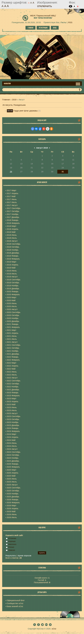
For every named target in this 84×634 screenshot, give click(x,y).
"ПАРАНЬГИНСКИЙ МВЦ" (43, 18)
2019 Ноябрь (12, 285)
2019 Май (11, 268)
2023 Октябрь (13, 419)
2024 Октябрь (13, 455)
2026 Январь (12, 499)
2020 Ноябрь (12, 318)
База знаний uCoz (15, 606)
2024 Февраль (13, 431)
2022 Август (12, 378)
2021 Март (11, 330)
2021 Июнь (12, 336)
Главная (30, 28)
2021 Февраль (13, 327)
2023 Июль (12, 410)
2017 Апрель (12, 193)
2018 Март (11, 226)
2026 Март (11, 505)
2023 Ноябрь (12, 422)
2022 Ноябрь (12, 387)
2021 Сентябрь (13, 345)
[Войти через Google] (47, 129)
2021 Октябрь (13, 348)
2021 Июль (12, 339)
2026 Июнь (12, 514)
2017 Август (12, 205)
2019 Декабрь (13, 288)
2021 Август (12, 342)
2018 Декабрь (13, 253)
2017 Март (11, 190)
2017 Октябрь (13, 211)
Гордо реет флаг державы (25, 111)
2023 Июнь (12, 407)
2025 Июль (12, 482)
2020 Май (11, 300)
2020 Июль (12, 306)
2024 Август (12, 449)
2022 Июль (12, 375)
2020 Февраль (13, 294)
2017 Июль (12, 202)
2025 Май (11, 476)
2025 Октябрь (13, 491)
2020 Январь (12, 291)
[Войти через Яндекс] (43, 128)
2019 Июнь (12, 271)
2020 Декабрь (13, 321)
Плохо (11, 547)
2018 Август (12, 241)
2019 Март (11, 262)
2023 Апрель (12, 401)
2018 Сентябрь (13, 244)
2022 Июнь (12, 372)
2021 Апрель (12, 333)
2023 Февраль (13, 395)
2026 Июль (12, 517)
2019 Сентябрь (13, 280)
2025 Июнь (12, 479)
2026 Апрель (12, 508)
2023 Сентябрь (13, 416)
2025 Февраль (13, 467)
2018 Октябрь (13, 247)
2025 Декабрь (13, 497)
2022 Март (11, 363)
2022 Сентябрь (13, 381)
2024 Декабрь (13, 461)
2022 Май (11, 369)
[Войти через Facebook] (40, 128)
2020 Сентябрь (13, 312)
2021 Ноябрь (12, 351)
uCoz (54, 629)
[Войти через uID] (32, 128)
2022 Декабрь (13, 390)
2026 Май (11, 511)
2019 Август (12, 277)
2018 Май (11, 232)
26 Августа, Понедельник (14, 105)
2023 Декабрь (13, 425)
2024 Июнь (12, 443)
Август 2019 (42, 148)
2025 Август (12, 485)
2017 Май (11, 196)
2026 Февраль (13, 502)
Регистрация (43, 28)
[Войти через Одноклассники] (51, 128)
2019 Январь (12, 256)
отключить (44, 6)
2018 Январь (12, 220)
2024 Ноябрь (12, 458)
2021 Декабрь (13, 354)
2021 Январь (12, 324)
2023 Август (12, 413)
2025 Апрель (12, 473)
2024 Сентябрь (13, 452)
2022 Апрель (12, 366)
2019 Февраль (13, 259)
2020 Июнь (12, 303)
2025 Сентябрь (13, 488)
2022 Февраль (13, 360)
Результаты (10, 556)
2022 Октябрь (13, 384)
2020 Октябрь (13, 315)
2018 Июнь (12, 235)
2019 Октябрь (13, 282)
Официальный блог (16, 600)
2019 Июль (12, 274)
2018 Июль (12, 238)
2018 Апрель (12, 229)
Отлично (12, 538)
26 (11, 172)
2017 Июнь (12, 199)
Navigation (7, 83)
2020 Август (12, 309)
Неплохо (12, 544)
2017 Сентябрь (13, 208)
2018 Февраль (13, 223)
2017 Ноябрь (12, 214)
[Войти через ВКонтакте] (36, 128)
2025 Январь (12, 464)
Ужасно (11, 550)
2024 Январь (12, 428)
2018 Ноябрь (12, 250)
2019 (14, 100)
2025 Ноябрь (12, 494)
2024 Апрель (12, 437)
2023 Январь (12, 392)
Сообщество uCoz (15, 603)
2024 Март (11, 434)
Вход (54, 28)
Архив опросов (24, 556)
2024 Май (11, 440)
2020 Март (11, 297)
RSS (70, 22)
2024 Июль (12, 446)
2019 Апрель (12, 265)
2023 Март (11, 398)
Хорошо (12, 541)
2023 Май (11, 404)
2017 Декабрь (13, 217)
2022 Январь (12, 357)
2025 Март (11, 470)
